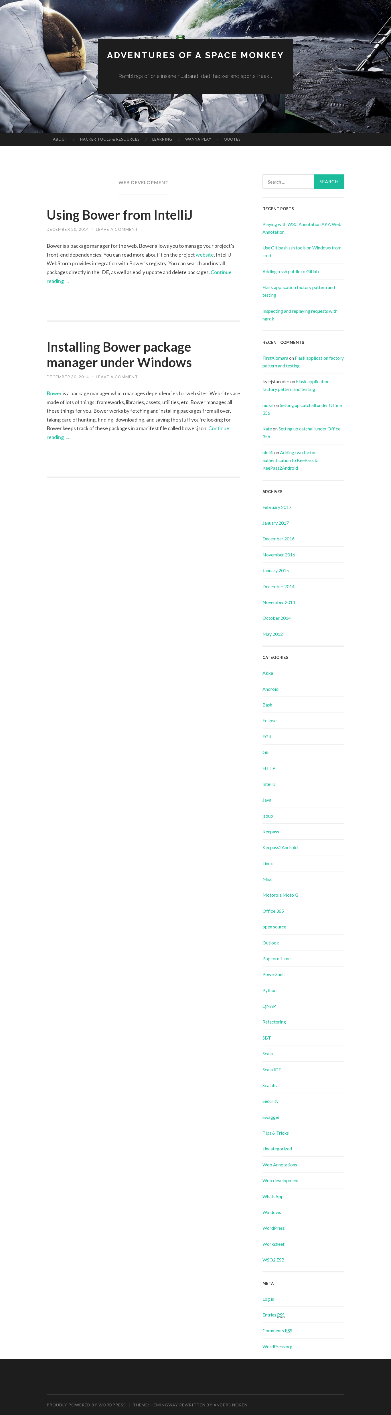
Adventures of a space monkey (195, 55)
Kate (267, 428)
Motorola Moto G (280, 895)
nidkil (267, 405)
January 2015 (275, 570)
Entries (273, 1314)
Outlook (270, 942)
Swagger (271, 1117)
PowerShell (273, 974)
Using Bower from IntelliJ (120, 215)
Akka (267, 673)
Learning (162, 139)
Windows (271, 1212)
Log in (268, 1299)
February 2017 (276, 507)
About (60, 139)
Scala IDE (271, 1069)
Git (265, 752)
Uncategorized (277, 1148)
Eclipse (269, 720)
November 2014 (278, 602)
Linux (267, 863)
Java (266, 799)
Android (270, 689)
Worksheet (273, 1244)
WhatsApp (273, 1196)
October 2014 (276, 618)
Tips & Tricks (275, 1132)
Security (270, 1101)
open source (274, 926)
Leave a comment (117, 229)
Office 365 (273, 911)
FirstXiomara (275, 358)
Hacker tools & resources (110, 139)
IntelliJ (269, 784)
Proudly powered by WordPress (86, 1404)
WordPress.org (277, 1346)
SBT (266, 1037)
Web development (280, 1180)
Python (269, 990)
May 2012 (272, 634)
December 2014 (278, 586)
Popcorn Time (276, 958)
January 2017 (275, 523)
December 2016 (278, 538)
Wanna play (198, 139)
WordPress (273, 1228)
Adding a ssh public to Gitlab (290, 271)
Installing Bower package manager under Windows (119, 354)
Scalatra (270, 1085)
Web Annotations (279, 1164)
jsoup (267, 815)
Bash (267, 704)
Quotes (232, 139)
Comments (277, 1330)
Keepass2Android (280, 847)
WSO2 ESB (273, 1259)
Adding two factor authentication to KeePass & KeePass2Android (290, 460)
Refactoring (274, 1021)
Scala (267, 1053)
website (205, 254)
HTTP (268, 768)
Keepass (270, 831)
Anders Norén (231, 1404)
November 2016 (278, 554)
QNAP (269, 1006)
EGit (266, 736)
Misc (267, 879)
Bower (54, 393)
